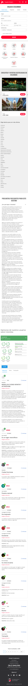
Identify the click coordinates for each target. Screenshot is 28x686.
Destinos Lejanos (14, 57)
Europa (23, 57)
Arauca (2, 128)
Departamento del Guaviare (6, 151)
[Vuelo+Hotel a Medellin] (14, 84)
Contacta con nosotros (14, 663)
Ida (1, 23)
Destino (2, 18)
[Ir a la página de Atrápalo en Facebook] (14, 675)
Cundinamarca (3, 148)
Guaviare (2, 157)
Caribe (14, 49)
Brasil (5, 49)
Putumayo (3, 171)
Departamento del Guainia (6, 150)
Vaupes (2, 185)
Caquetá (2, 137)
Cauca (2, 141)
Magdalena (3, 162)
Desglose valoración (6, 388)
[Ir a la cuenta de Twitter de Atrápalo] (11, 675)
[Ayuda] (23, 2)
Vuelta (15, 23)
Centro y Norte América (5, 58)
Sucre (2, 180)
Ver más (23, 94)
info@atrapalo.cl (15, 669)
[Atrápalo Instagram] (17, 675)
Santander (3, 178)
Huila (2, 158)
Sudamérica (14, 66)
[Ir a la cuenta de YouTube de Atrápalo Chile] (19, 675)
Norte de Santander (4, 167)
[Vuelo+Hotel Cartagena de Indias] (14, 104)
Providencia (3, 169)
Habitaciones (3, 27)
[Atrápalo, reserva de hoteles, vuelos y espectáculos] (2, 2)
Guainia (2, 155)
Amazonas (3, 125)
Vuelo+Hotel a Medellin (10, 89)
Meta (2, 164)
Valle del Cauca (3, 183)
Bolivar (2, 132)
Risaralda (2, 174)
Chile (23, 49)
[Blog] (8, 675)
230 (21, 651)
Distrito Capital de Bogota (6, 153)
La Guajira (2, 160)
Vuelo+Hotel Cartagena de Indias (11, 107)
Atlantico (2, 130)
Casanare (2, 139)
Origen (2, 13)
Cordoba (2, 146)
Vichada (2, 187)
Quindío (2, 173)
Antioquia (2, 127)
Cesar (2, 143)
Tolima (2, 181)
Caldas (2, 136)
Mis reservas (14, 660)
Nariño (2, 166)
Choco (2, 144)
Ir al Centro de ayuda (14, 661)
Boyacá (2, 134)
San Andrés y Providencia (5, 176)
